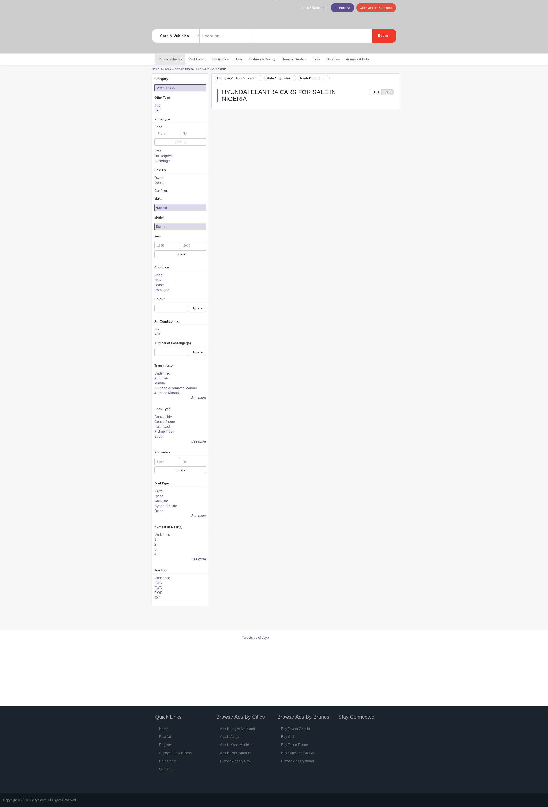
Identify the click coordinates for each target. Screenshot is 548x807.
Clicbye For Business (376, 7)
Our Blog (166, 769)
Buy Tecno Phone (294, 745)
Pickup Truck (164, 431)
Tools (316, 59)
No (156, 329)
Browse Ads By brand (297, 761)
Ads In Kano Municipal (237, 745)
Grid (389, 92)
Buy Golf (287, 737)
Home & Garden (294, 59)
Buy (157, 105)
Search (384, 35)
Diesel (159, 496)
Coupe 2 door (164, 421)
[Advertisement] (230, 618)
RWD (158, 593)
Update (180, 142)
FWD (158, 583)
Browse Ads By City (235, 761)
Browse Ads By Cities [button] (240, 717)
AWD (158, 588)
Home (163, 729)
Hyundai (161, 207)
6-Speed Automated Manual (175, 388)
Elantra (160, 226)
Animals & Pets (357, 59)
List (376, 92)
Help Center (168, 761)
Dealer (159, 182)
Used (158, 275)
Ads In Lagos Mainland (237, 729)
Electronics (220, 59)
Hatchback (162, 426)
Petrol (158, 491)
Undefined (162, 373)
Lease (159, 285)
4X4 (157, 598)
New (157, 280)
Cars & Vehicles (170, 59)
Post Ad (345, 7)
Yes (157, 334)
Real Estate (196, 59)
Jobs (238, 59)
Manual (160, 383)
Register (165, 745)
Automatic (162, 378)
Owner (159, 178)
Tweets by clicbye (255, 637)
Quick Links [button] (168, 717)
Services (333, 59)
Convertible (163, 417)
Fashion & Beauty (262, 59)
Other (158, 511)
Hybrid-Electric (165, 506)
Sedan (159, 436)
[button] (305, 7)
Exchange (162, 161)
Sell (157, 110)
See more (198, 398)
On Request (163, 156)
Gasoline (161, 501)
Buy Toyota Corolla (295, 729)
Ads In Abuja (229, 737)
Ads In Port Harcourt (235, 753)
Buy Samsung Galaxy (297, 753)
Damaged (161, 290)
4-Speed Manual (167, 393)
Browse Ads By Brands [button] (303, 717)
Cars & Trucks (165, 88)
